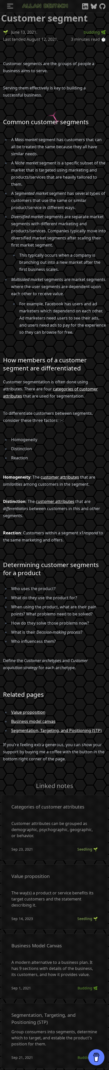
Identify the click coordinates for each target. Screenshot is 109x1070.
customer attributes (60, 477)
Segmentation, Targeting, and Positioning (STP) (56, 730)
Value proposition (28, 712)
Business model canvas (33, 721)
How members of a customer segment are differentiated (45, 364)
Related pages (23, 694)
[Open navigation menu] (10, 6)
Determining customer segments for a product (51, 569)
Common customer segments (46, 122)
